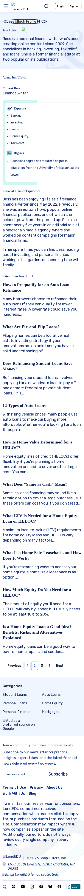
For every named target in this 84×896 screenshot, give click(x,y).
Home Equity (52, 703)
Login (60, 6)
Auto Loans (51, 695)
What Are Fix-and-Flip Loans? (31, 326)
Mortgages (50, 712)
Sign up (74, 6)
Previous (14, 666)
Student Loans (15, 695)
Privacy (36, 787)
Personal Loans (15, 703)
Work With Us (14, 793)
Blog (32, 793)
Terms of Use (14, 787)
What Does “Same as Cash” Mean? (35, 484)
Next (60, 666)
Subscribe (58, 774)
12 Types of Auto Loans (24, 405)
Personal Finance (16, 712)
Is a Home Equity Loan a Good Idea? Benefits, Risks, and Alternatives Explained (37, 632)
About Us (54, 787)
